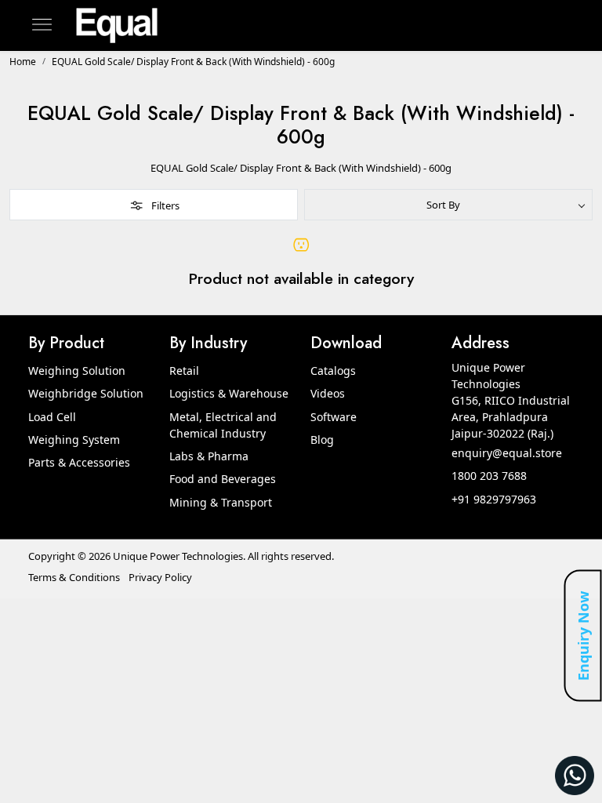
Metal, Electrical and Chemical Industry (223, 425)
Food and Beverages (222, 478)
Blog (322, 439)
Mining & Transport (220, 502)
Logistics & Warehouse (228, 393)
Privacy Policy (160, 577)
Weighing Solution (76, 370)
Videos (327, 393)
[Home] (117, 25)
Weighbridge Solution (85, 393)
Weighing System (74, 439)
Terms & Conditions (74, 577)
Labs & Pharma (208, 456)
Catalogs (333, 370)
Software (333, 416)
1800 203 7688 (489, 475)
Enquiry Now (583, 636)
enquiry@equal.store (507, 452)
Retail (184, 370)
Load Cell (52, 416)
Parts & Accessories (79, 462)
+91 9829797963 (494, 499)
